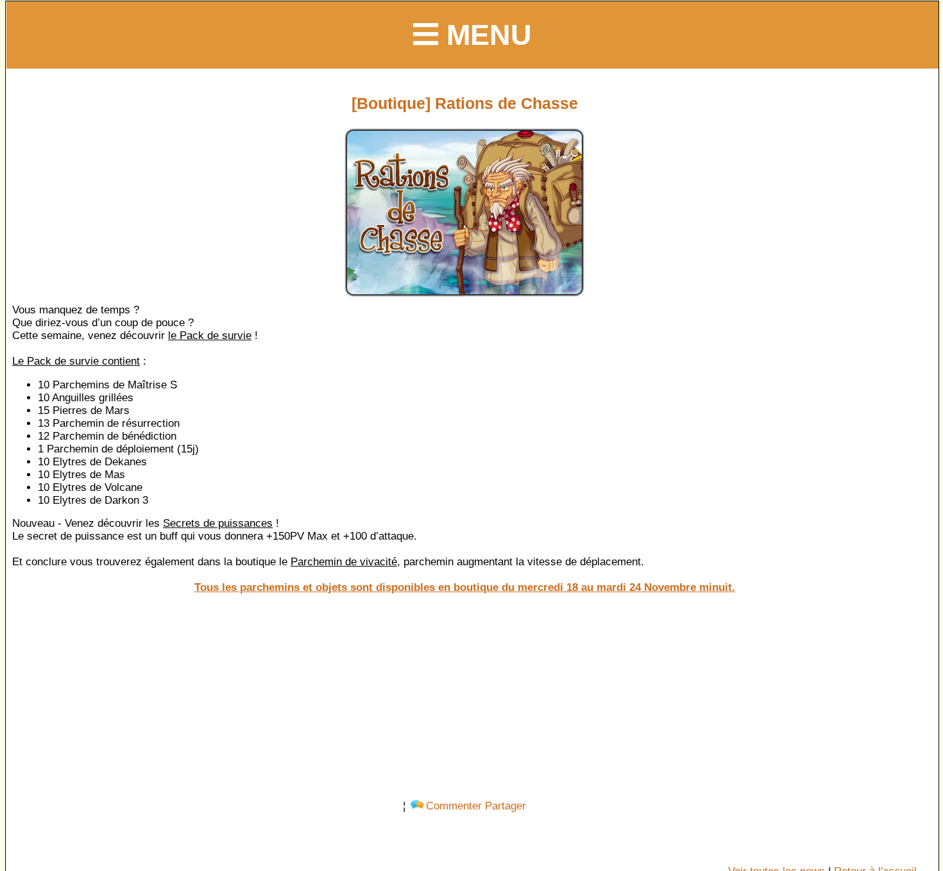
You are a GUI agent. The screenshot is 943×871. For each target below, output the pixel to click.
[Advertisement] (464, 696)
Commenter (454, 806)
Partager (505, 806)
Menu (485, 35)
